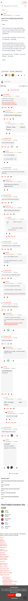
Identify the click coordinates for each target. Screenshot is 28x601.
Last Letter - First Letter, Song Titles (8, 492)
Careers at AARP (3, 558)
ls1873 (8, 122)
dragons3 (7, 252)
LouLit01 (5, 366)
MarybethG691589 (7, 138)
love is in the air (5, 71)
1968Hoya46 (7, 526)
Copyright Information (7, 582)
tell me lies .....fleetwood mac (16, 71)
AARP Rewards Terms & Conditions (10, 581)
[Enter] (2, 6)
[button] (1, 2)
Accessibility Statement (7, 580)
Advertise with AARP (4, 556)
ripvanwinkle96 (6, 94)
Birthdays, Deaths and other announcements (10, 488)
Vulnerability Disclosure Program (9, 584)
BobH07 (6, 510)
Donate (1, 539)
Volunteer (2, 540)
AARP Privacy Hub (6, 577)
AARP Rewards (3, 544)
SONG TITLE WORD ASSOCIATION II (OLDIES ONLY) (12, 481)
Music (3, 10)
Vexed (6, 522)
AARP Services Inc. (4, 563)
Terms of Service (6, 578)
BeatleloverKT (8, 180)
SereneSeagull (8, 518)
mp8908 (9, 217)
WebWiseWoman (9, 347)
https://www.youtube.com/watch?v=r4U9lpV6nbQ (14, 293)
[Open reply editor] (14, 82)
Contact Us (2, 549)
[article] (14, 101)
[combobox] (14, 6)
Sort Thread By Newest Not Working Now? (10, 496)
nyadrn (4, 13)
